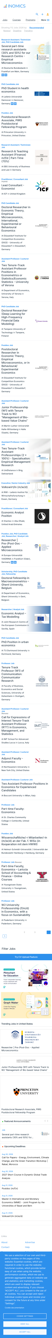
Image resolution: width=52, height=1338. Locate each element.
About (4, 1242)
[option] (26, 1133)
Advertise (30, 1242)
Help (27, 1247)
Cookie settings (25, 1316)
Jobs (5, 19)
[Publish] (42, 14)
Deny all (25, 1324)
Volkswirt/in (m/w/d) (12, 1216)
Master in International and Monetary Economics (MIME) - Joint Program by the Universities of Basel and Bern (23, 1202)
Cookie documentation (14, 1308)
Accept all (25, 1332)
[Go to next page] (49, 932)
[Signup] (47, 14)
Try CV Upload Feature (26, 957)
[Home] (16, 6)
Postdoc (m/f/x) (10, 1188)
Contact (5, 1247)
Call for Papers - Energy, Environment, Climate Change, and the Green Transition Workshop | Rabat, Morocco (25, 1161)
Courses (17, 19)
